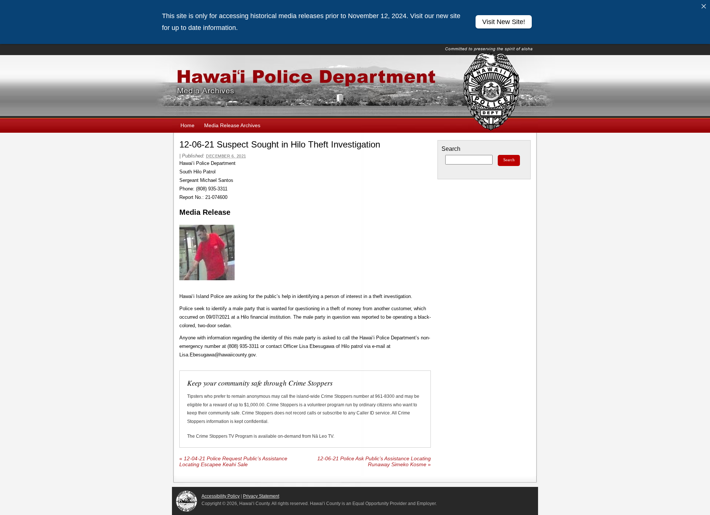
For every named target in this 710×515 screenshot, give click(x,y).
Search (451, 149)
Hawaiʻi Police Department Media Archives (355, 86)
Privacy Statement (261, 496)
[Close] (703, 6)
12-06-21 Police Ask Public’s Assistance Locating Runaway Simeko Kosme (374, 461)
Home (187, 125)
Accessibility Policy (221, 496)
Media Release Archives (232, 125)
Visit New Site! (503, 22)
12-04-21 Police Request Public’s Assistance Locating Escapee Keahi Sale (233, 461)
